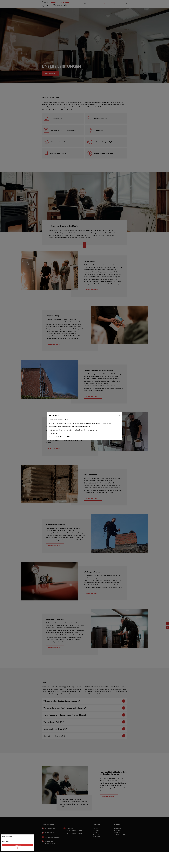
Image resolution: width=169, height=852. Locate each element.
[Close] (119, 415)
